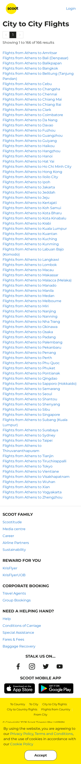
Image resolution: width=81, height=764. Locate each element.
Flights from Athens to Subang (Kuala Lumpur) (35, 422)
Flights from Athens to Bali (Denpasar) (35, 58)
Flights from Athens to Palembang (32, 342)
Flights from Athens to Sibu (26, 409)
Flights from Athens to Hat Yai (28, 161)
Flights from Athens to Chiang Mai (32, 99)
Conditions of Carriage (22, 626)
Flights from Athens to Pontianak (31, 373)
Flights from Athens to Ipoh (26, 182)
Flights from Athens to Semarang (31, 389)
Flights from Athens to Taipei (27, 440)
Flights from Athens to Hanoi (27, 156)
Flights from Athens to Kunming (31, 244)
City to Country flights (22, 709)
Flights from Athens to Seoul (27, 394)
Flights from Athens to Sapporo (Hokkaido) (39, 384)
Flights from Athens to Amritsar (30, 53)
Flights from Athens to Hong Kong (32, 172)
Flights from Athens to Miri (26, 306)
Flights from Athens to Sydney (29, 435)
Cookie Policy (21, 744)
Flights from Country (55, 709)
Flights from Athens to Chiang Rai (32, 104)
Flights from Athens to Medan (28, 296)
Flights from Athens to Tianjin (28, 456)
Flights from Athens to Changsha (31, 89)
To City (33, 704)
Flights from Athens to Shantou (30, 399)
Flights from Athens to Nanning (30, 316)
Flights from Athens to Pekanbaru (32, 347)
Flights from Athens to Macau (28, 270)
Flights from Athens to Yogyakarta (32, 492)
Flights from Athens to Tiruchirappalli (34, 461)
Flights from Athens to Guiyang (30, 141)
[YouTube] (59, 666)
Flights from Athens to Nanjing (29, 311)
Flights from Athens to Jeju (26, 198)
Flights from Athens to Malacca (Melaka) (37, 280)
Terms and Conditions (54, 734)
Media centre (14, 529)
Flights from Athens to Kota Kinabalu (34, 218)
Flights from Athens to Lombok (30, 265)
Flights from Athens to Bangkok (30, 68)
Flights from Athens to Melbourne (32, 301)
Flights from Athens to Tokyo (27, 466)
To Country (17, 704)
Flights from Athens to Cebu (27, 84)
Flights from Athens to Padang (29, 337)
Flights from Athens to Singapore (31, 415)
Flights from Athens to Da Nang (30, 120)
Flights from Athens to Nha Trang (31, 322)
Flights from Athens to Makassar (30, 275)
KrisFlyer (10, 568)
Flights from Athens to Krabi (27, 223)
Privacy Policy (21, 734)
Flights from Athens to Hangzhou (31, 151)
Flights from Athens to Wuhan (29, 482)
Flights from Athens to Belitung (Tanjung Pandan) (38, 76)
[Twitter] (46, 666)
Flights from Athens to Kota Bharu (32, 213)
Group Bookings (17, 600)
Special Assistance (18, 632)
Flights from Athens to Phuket (29, 368)
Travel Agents (14, 593)
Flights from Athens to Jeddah (29, 192)
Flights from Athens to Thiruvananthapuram (22, 448)
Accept (40, 755)
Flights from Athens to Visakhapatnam (36, 477)
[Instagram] (32, 666)
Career (8, 536)
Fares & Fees (13, 639)
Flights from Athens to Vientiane (31, 471)
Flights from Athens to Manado (29, 285)
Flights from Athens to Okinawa (30, 327)
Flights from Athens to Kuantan (30, 234)
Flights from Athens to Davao (28, 125)
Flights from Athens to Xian (26, 487)
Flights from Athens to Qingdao (30, 378)
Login (71, 8)
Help (7, 619)
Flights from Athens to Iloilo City (30, 177)
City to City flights (54, 704)
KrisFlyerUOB (14, 575)
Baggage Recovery (19, 646)
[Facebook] (18, 666)
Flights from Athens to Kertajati (30, 203)
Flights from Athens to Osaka (28, 332)
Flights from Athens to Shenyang (31, 404)
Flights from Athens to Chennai (30, 94)
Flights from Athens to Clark (27, 110)
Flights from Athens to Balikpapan (32, 63)
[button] (6, 35)
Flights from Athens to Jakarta (29, 187)
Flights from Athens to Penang (29, 353)
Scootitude (12, 522)
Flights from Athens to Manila (28, 291)
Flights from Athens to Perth (27, 358)
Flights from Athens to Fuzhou (29, 130)
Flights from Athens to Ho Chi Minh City (37, 167)
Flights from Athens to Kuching (30, 239)
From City (40, 714)
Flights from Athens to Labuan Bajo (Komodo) (33, 251)
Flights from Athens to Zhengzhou (32, 497)
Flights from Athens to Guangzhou (33, 136)
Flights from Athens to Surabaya (30, 430)
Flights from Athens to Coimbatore (33, 115)
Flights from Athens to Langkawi (31, 260)
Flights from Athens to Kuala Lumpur (35, 229)
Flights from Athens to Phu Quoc (31, 363)
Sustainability (14, 550)
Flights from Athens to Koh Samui (32, 208)
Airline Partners (16, 543)
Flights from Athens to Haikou (29, 146)
